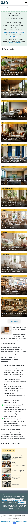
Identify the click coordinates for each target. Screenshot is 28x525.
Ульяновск (6, 57)
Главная (3, 7)
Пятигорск (6, 166)
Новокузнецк (6, 123)
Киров (5, 232)
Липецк (5, 298)
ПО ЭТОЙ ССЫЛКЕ (14, 43)
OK (14, 523)
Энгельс (5, 101)
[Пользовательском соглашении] (19, 521)
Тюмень (5, 79)
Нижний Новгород (8, 188)
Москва (5, 210)
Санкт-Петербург (7, 144)
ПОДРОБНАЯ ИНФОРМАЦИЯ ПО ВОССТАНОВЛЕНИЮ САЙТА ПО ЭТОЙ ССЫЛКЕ (14, 506)
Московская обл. (8, 276)
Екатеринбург (7, 254)
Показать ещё (14, 321)
